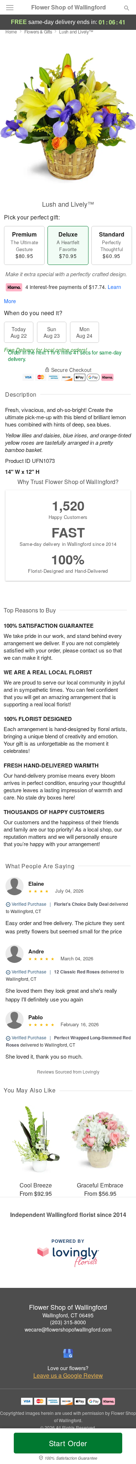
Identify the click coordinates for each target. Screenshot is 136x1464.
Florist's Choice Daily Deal (81, 904)
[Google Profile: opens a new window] (68, 1353)
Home (11, 31)
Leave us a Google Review (68, 1376)
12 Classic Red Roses (77, 971)
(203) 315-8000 (68, 1322)
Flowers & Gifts (38, 31)
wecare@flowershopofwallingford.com (68, 1329)
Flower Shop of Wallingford (68, 7)
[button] (120, 1448)
